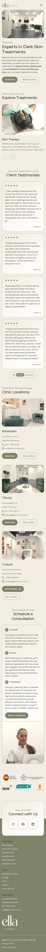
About (4, 881)
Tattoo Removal (8, 860)
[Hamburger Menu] (41, 5)
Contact (5, 885)
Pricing (5, 877)
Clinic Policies (8, 888)
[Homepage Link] (9, 5)
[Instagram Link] (13, 824)
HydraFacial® (8, 856)
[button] (13, 157)
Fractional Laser (9, 864)
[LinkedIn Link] (33, 824)
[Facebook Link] (23, 824)
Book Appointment (10, 874)
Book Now (10, 79)
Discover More (29, 79)
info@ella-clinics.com (11, 910)
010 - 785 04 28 (8, 906)
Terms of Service (9, 947)
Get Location (29, 456)
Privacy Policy (8, 943)
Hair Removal (7, 852)
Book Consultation (16, 715)
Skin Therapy (7, 845)
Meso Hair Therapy (10, 849)
